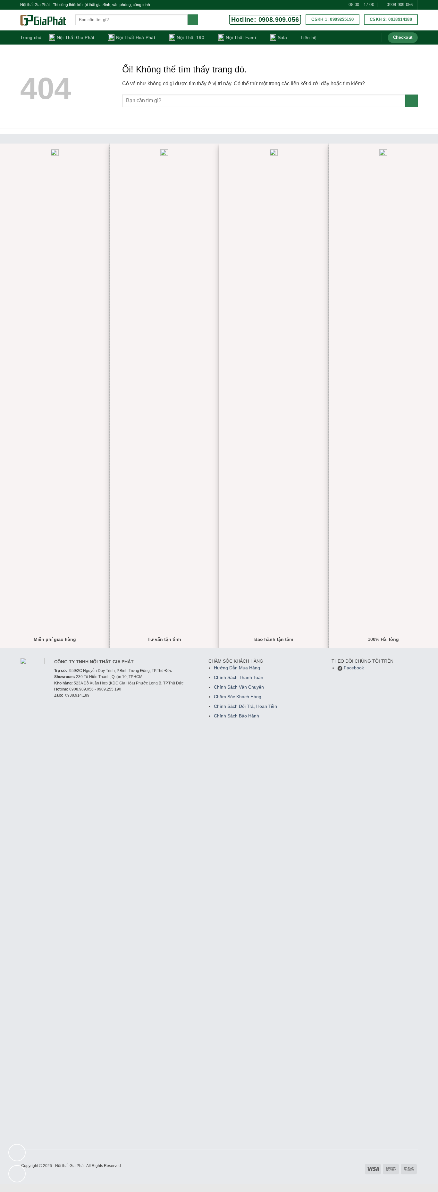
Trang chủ (31, 37)
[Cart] (372, 37)
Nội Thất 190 (190, 37)
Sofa (282, 37)
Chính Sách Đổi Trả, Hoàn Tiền (245, 706)
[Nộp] (193, 19)
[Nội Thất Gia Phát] (43, 20)
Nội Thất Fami (241, 37)
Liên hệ (308, 37)
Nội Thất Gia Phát (76, 37)
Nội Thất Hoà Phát (135, 37)
